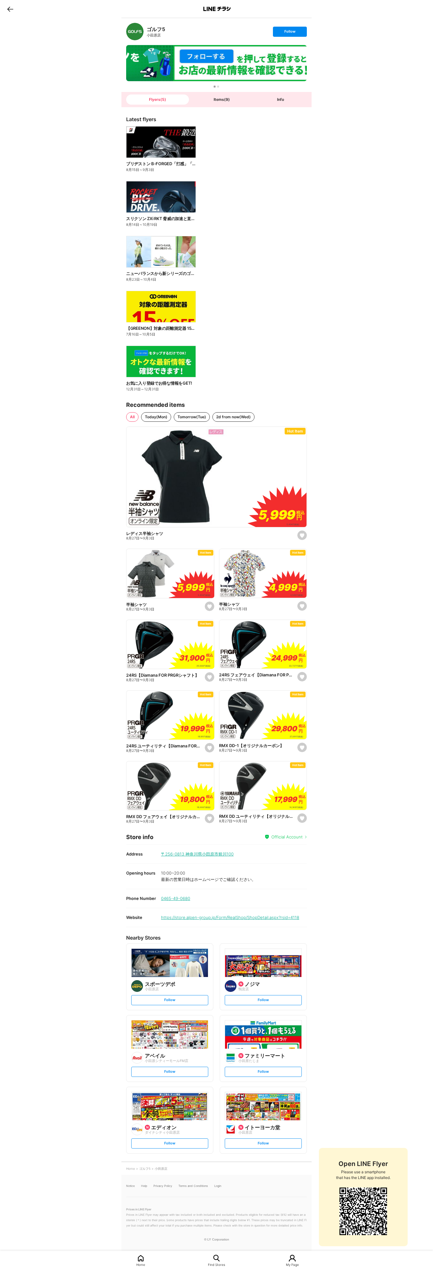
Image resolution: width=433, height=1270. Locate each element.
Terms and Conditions (193, 1185)
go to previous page (10, 9)
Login (217, 1185)
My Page (292, 1264)
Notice (130, 1185)
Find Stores (216, 1264)
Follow (289, 33)
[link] (135, 31)
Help (144, 1185)
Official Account (287, 836)
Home (140, 1264)
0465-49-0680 (175, 898)
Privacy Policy (162, 1185)
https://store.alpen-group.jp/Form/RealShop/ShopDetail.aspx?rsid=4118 (230, 917)
